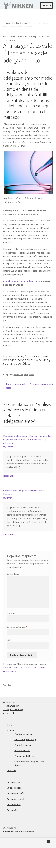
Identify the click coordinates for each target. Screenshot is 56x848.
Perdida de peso (19, 23)
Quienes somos (10, 702)
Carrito (43, 841)
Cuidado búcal (14, 804)
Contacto (11, 770)
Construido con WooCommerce (18, 831)
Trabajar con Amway (13, 709)
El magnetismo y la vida (41, 384)
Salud (31, 374)
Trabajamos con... (11, 705)
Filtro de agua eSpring (25, 739)
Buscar (28, 843)
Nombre (12, 613)
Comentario (13, 573)
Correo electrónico (17, 626)
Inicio (8, 23)
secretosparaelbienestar (39, 36)
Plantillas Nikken (22, 744)
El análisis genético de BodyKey (18, 281)
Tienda (10, 730)
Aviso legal (8, 713)
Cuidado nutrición (15, 793)
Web (9, 640)
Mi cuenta (9, 843)
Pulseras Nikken (22, 750)
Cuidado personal (15, 799)
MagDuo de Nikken (23, 733)
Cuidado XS (12, 810)
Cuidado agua (13, 782)
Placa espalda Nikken (24, 756)
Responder (8, 475)
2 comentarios (9, 40)
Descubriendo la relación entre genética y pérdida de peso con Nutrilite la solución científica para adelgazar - (27, 439)
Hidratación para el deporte (14, 386)
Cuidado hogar (14, 787)
